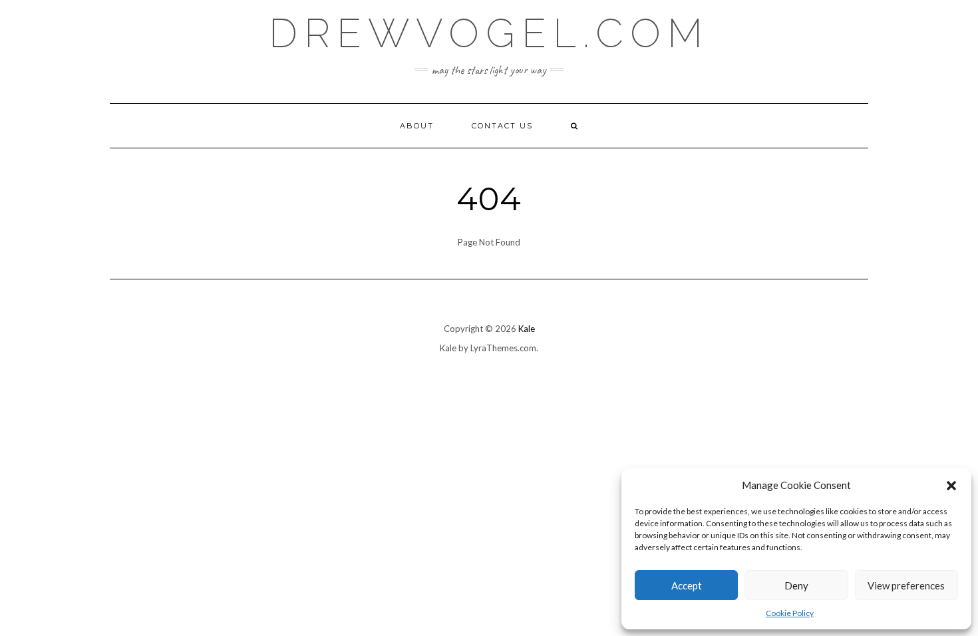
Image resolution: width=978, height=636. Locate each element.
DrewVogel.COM (489, 33)
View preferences (906, 585)
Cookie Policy (790, 613)
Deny (796, 585)
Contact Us (502, 125)
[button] (951, 485)
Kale (526, 328)
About (417, 125)
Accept (686, 585)
